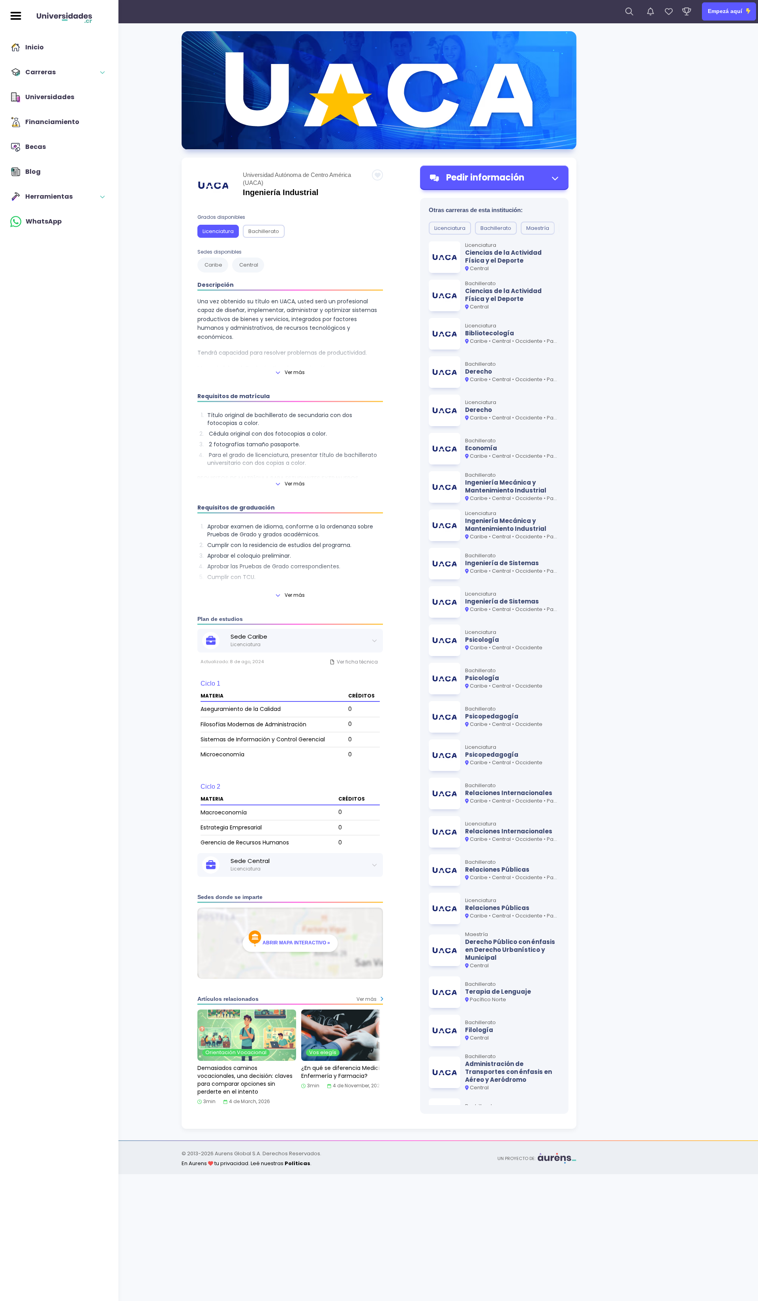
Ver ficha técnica (357, 661)
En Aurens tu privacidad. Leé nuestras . (246, 1163)
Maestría (537, 228)
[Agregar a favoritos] (377, 174)
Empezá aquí (726, 11)
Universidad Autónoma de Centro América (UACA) (297, 178)
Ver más (295, 372)
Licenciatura (218, 231)
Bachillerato (263, 231)
